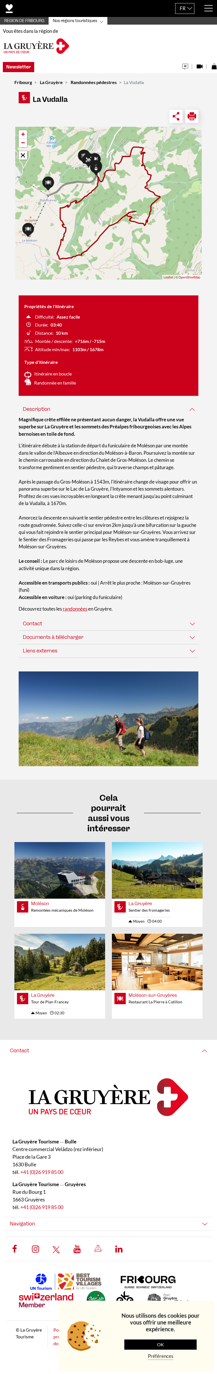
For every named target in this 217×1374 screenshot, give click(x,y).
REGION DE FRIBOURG (24, 20)
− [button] (23, 142)
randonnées (75, 609)
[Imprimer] (191, 116)
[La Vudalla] (108, 718)
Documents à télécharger (53, 637)
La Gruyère (51, 82)
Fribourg (23, 82)
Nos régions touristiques (75, 20)
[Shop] (214, 65)
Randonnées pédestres (94, 82)
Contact (32, 624)
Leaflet (168, 277)
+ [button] (23, 134)
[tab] (108, 409)
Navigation (22, 1224)
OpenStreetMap (189, 277)
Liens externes (40, 651)
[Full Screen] (23, 155)
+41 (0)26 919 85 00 (41, 1172)
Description (36, 409)
